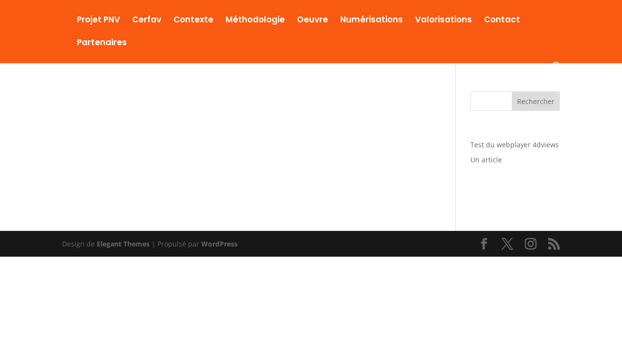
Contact (502, 20)
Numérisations (371, 20)
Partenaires (102, 43)
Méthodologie (255, 20)
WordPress (219, 243)
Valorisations (443, 20)
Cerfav (146, 20)
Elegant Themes (123, 243)
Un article (486, 159)
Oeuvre (312, 20)
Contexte (193, 20)
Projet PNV (98, 20)
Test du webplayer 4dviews (514, 144)
